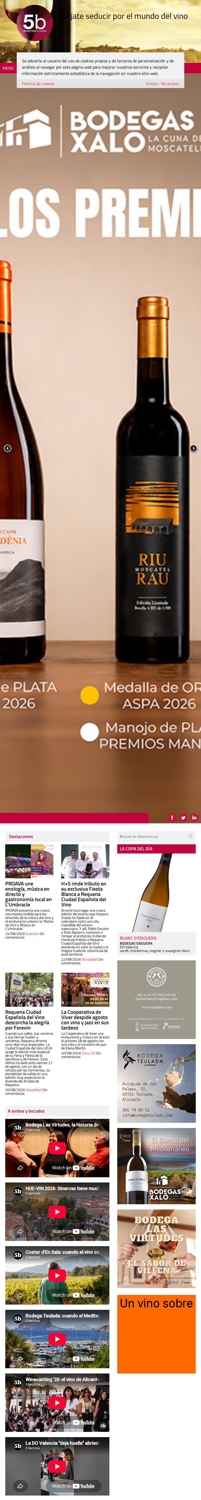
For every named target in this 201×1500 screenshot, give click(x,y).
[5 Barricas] (35, 23)
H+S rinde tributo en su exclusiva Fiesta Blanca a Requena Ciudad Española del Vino (83, 893)
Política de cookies (38, 83)
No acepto (170, 83)
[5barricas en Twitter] (183, 817)
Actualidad (90, 959)
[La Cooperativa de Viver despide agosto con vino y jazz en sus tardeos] (85, 990)
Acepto (152, 83)
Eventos (32, 933)
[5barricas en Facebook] (172, 817)
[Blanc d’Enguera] (156, 892)
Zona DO (88, 1053)
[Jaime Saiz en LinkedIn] (194, 817)
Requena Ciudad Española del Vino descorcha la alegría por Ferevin (27, 1020)
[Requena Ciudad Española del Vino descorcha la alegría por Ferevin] (29, 990)
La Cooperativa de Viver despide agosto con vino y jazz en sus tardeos (85, 1020)
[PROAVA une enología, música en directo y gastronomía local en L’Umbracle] (29, 861)
